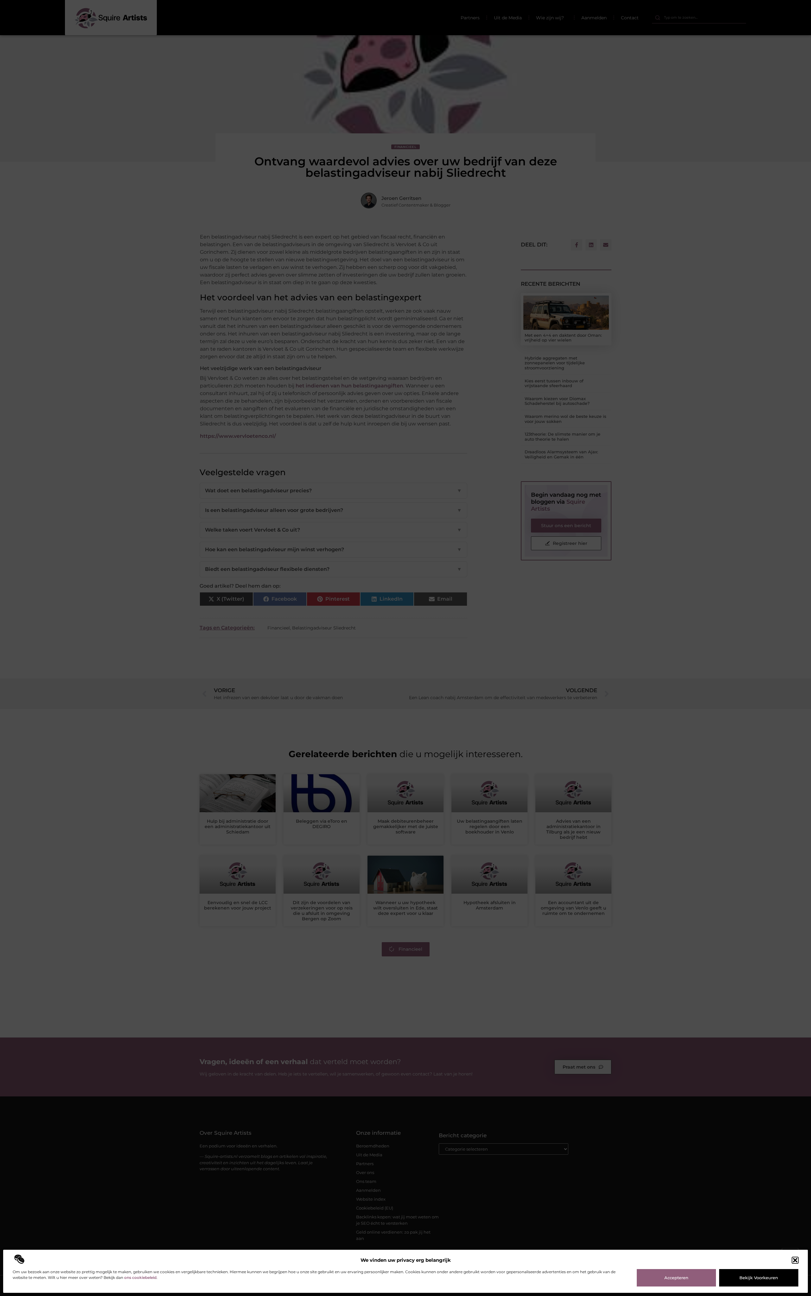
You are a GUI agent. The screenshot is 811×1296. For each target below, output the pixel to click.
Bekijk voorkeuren (758, 1277)
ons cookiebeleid (140, 1277)
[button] (795, 1260)
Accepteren (676, 1277)
